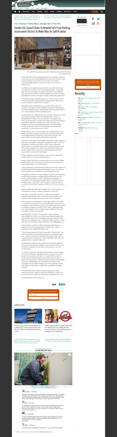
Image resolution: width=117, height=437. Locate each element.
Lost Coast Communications (26, 432)
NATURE (46, 11)
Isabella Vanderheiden (20, 24)
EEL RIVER (27, 8)
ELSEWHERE (59, 11)
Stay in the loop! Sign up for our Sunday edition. (43, 291)
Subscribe (87, 87)
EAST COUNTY (44, 8)
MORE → (77, 133)
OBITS (33, 11)
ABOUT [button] (75, 11)
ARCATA (21, 8)
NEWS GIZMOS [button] (26, 11)
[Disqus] (43, 409)
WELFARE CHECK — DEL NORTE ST (90, 103)
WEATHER (52, 11)
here (42, 278)
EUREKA (15, 8)
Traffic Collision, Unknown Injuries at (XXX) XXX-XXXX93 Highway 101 (90, 113)
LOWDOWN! (39, 11)
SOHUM (37, 8)
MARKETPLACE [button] (67, 11)
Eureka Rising (57, 24)
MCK (32, 8)
